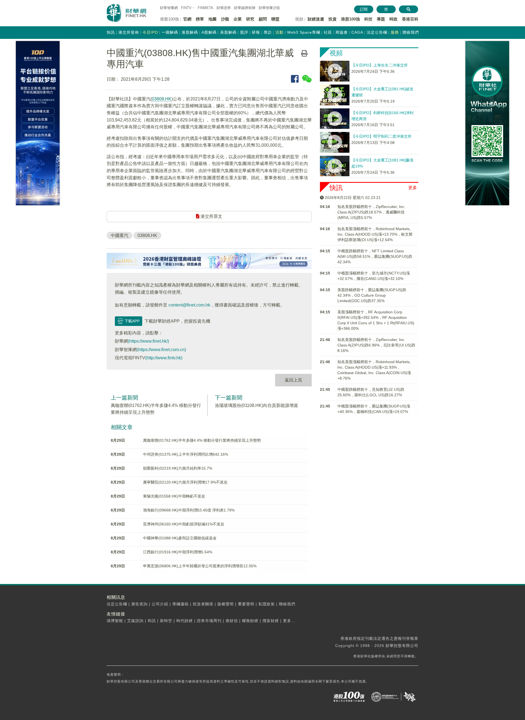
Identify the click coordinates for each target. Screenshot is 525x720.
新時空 (166, 620)
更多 (412, 187)
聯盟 (275, 19)
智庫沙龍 (269, 8)
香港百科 (410, 19)
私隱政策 (266, 604)
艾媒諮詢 (135, 620)
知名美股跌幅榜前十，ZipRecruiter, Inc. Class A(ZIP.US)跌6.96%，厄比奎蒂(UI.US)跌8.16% (376, 345)
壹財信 (232, 620)
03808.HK (161, 99)
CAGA (357, 32)
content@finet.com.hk (189, 305)
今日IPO (150, 32)
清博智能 (115, 620)
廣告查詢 (139, 604)
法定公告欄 (377, 32)
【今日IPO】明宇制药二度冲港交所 (381, 136)
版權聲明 (225, 604)
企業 (238, 19)
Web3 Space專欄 (303, 32)
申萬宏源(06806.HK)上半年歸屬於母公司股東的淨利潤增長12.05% (199, 566)
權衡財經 (250, 620)
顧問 (263, 19)
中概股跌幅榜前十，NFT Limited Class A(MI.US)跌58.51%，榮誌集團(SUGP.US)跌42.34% (374, 256)
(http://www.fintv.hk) (163, 357)
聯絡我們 (410, 32)
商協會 (342, 32)
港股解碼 (190, 32)
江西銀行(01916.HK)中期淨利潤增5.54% (177, 552)
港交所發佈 (128, 32)
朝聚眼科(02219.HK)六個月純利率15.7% (177, 468)
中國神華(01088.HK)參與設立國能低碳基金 (180, 538)
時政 (393, 19)
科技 (368, 19)
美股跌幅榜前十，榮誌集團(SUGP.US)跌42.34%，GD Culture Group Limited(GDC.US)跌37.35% (371, 295)
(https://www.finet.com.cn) (161, 349)
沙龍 (225, 19)
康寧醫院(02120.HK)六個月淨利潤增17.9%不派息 (185, 482)
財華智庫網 (169, 8)
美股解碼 (228, 32)
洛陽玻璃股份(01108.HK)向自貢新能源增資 (256, 405)
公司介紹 (160, 604)
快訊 (111, 32)
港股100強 (350, 19)
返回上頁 (293, 380)
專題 (381, 19)
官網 (187, 19)
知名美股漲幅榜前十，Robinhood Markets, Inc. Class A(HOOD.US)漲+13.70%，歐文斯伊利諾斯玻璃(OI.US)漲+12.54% (375, 234)
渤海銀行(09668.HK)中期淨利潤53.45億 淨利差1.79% (189, 510)
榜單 (200, 19)
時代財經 (184, 620)
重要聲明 (246, 604)
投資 (332, 19)
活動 (279, 32)
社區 (328, 32)
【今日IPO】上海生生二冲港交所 (379, 65)
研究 (250, 19)
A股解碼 (209, 32)
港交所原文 (210, 216)
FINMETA (205, 8)
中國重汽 (119, 235)
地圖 (212, 19)
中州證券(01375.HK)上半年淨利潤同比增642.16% (185, 454)
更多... (289, 620)
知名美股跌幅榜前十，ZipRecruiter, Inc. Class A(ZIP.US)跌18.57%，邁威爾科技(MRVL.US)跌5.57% (371, 212)
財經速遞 (316, 19)
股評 (244, 32)
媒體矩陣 (244, 8)
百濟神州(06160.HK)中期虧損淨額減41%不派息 (183, 524)
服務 (395, 32)
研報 (256, 32)
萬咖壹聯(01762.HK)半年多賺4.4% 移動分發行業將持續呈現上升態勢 (202, 440)
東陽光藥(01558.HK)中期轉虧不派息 (174, 496)
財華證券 (224, 8)
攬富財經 (270, 620)
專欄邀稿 (180, 604)
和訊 (152, 620)
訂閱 (364, 9)
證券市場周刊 (209, 620)
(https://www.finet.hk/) (148, 341)
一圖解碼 (170, 32)
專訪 (268, 32)
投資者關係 (203, 604)
